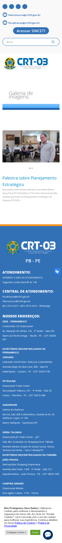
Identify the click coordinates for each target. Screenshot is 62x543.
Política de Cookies (25, 523)
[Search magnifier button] (53, 43)
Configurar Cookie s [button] (16, 532)
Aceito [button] (35, 532)
